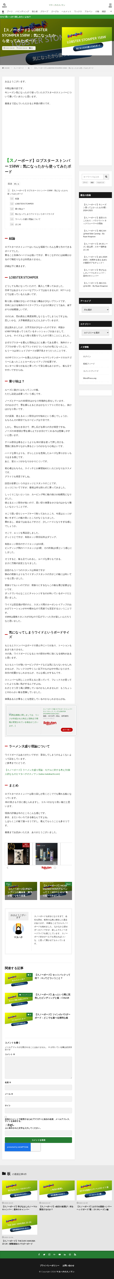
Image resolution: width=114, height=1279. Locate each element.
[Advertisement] (38, 127)
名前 (8, 1082)
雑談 (104, 11)
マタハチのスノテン (65, 1271)
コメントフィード (91, 371)
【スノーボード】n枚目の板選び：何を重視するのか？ (56, 1208)
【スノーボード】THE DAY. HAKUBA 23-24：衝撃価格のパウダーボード (18, 1242)
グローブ (44, 11)
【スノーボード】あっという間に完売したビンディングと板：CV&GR (52, 996)
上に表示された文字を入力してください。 (23, 1128)
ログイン (87, 356)
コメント (10, 1054)
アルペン (88, 11)
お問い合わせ (68, 1265)
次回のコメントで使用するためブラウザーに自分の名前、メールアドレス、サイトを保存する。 (38, 1120)
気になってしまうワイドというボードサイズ (32, 214)
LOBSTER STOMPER (22, 203)
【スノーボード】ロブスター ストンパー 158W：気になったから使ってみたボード (37, 192)
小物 (97, 11)
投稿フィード (89, 363)
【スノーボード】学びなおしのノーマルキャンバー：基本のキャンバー (94, 273)
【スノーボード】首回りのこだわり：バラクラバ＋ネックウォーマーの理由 (94, 220)
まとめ (16, 224)
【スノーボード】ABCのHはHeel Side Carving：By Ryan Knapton (94, 233)
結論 (15, 198)
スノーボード (19, 68)
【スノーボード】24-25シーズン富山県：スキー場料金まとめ (95, 247)
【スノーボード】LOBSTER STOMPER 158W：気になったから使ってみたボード (64, 68)
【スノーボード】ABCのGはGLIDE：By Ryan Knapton (95, 284)
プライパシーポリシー (49, 1265)
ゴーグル (55, 11)
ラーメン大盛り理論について (25, 219)
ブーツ (10, 11)
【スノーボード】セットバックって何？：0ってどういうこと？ (52, 976)
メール (9, 1094)
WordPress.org (89, 378)
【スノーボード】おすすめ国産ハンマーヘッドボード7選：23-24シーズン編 (94, 1208)
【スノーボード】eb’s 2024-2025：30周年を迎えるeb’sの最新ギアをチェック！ (95, 260)
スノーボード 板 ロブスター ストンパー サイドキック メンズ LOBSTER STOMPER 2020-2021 (57, 711)
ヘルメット (66, 11)
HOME (7, 68)
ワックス (78, 11)
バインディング (22, 11)
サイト (8, 1105)
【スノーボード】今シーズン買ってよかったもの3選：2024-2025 (95, 207)
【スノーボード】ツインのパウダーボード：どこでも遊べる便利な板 (52, 1016)
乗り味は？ (18, 209)
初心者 (35, 11)
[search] (106, 177)
